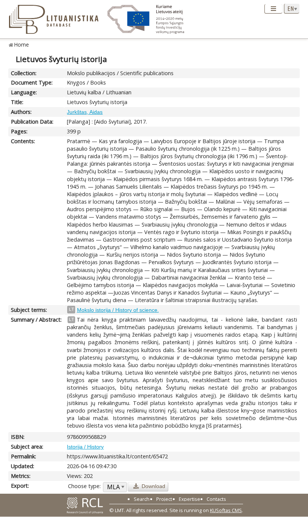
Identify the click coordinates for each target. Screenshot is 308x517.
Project (164, 499)
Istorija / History (85, 447)
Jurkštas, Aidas (85, 112)
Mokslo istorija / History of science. (118, 310)
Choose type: (84, 486)
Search (141, 499)
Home (21, 44)
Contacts (216, 499)
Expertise (189, 499)
